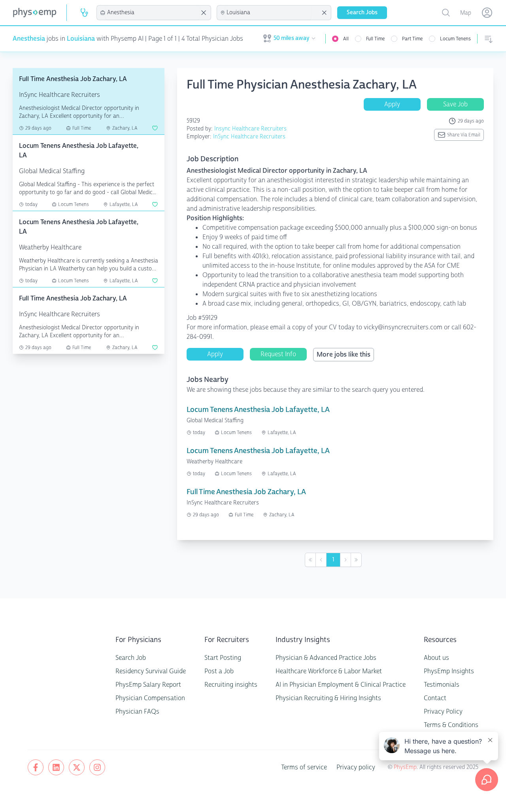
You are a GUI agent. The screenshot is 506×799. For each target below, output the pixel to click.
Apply (392, 104)
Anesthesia (29, 38)
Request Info (278, 354)
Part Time (412, 39)
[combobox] (153, 13)
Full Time (375, 39)
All (346, 39)
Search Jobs (362, 12)
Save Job (455, 104)
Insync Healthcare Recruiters (250, 128)
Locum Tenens (455, 39)
